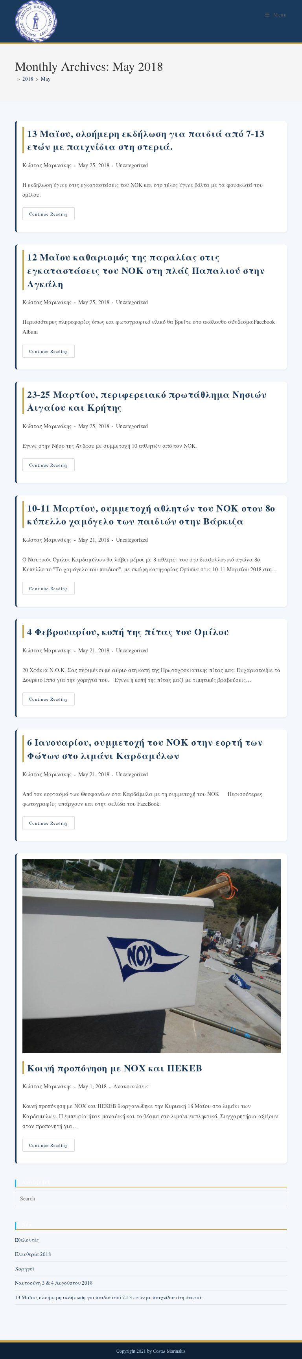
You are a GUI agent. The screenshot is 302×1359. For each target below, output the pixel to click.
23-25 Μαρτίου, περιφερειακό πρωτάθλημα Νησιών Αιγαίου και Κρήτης (147, 400)
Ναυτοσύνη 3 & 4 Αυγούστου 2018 (54, 1282)
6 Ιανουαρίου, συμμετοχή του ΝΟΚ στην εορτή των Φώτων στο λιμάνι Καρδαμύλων (145, 748)
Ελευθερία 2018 (33, 1253)
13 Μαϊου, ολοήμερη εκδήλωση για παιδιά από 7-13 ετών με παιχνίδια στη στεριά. (145, 139)
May (46, 78)
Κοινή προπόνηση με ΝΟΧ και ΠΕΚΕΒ (114, 1068)
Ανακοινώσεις (131, 1086)
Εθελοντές (27, 1239)
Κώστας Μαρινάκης (47, 165)
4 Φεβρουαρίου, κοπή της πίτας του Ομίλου (128, 631)
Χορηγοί (24, 1268)
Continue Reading (52, 215)
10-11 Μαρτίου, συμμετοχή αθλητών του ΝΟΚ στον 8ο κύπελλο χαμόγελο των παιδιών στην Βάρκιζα (151, 514)
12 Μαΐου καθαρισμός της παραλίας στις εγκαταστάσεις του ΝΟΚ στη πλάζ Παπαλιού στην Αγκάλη (146, 270)
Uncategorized (132, 165)
